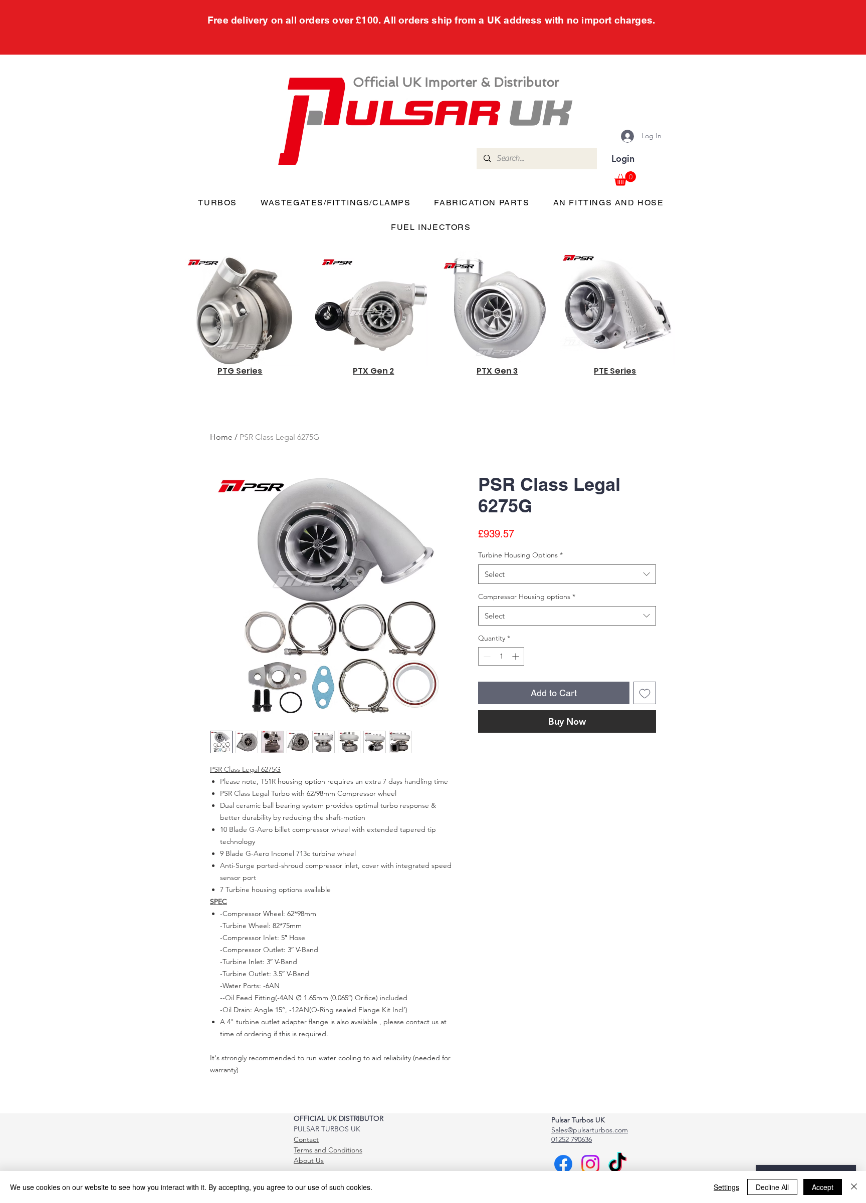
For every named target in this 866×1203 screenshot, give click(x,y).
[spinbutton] (501, 656)
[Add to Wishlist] (644, 693)
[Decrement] (486, 656)
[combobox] (567, 574)
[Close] (854, 1187)
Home (221, 437)
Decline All (772, 1187)
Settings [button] (726, 1187)
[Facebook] (563, 1164)
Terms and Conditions (328, 1149)
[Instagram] (590, 1164)
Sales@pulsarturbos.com (589, 1129)
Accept (822, 1187)
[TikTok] (617, 1164)
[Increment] (516, 656)
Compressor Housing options (526, 596)
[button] (625, 178)
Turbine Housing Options (520, 554)
